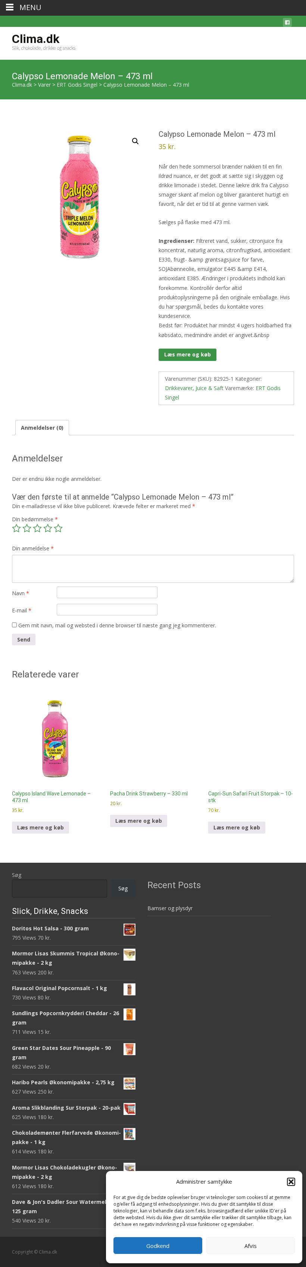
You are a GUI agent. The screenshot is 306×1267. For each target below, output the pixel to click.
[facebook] (287, 23)
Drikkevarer (179, 388)
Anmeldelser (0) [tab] (42, 427)
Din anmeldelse (33, 548)
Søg (16, 874)
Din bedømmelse (35, 519)
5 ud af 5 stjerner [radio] (58, 528)
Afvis (250, 1245)
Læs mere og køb (187, 354)
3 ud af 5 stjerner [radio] (37, 528)
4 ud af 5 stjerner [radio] (47, 528)
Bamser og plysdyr (170, 908)
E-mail (21, 610)
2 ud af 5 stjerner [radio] (26, 528)
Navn (20, 593)
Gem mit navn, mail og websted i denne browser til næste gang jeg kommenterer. (117, 625)
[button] (291, 1182)
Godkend (157, 1245)
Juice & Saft (210, 388)
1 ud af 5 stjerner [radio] (16, 528)
